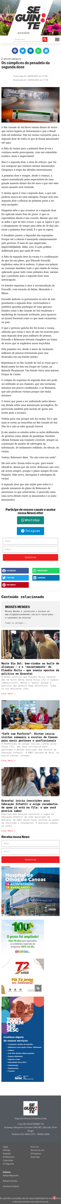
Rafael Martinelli (10, 1175)
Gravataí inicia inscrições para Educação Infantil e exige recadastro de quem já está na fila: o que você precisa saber (29, 806)
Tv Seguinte (8, 1164)
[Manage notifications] (54, 1197)
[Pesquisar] (44, 39)
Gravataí (7, 1153)
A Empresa (35, 1153)
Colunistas (8, 1160)
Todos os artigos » (15, 623)
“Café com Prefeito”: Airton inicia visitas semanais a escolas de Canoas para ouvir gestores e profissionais (29, 737)
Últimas (6, 1150)
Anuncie (34, 1146)
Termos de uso (37, 1150)
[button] (15, 51)
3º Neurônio (8, 1157)
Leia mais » (8, 693)
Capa (5, 1146)
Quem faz (35, 1157)
